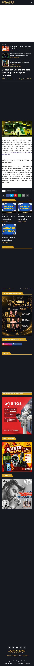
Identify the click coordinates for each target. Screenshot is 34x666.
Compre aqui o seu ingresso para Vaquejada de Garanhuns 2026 (20, 47)
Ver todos (29, 200)
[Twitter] (12, 195)
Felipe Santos (8, 663)
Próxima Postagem (25, 289)
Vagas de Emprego (15, 66)
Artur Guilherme (18, 663)
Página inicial (5, 66)
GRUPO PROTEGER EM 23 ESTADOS (13, 394)
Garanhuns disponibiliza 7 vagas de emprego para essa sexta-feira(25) (9, 217)
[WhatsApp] (19, 195)
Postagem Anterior (8, 289)
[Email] (23, 195)
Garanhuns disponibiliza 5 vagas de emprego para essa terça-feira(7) (25, 217)
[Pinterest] (15, 195)
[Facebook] (8, 195)
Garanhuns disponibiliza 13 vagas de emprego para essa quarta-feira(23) (9, 238)
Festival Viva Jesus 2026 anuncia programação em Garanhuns (20, 61)
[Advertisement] (17, 23)
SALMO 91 (27, 663)
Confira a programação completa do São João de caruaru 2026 (20, 54)
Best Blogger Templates (20, 661)
